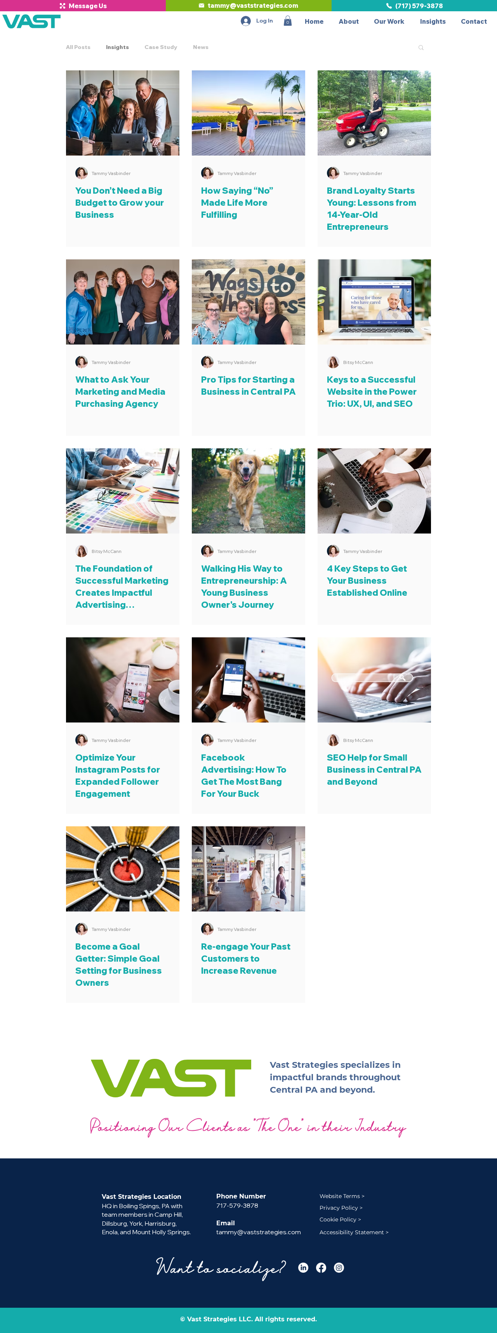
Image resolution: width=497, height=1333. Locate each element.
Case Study (160, 47)
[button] (287, 21)
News (201, 47)
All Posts (78, 47)
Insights (117, 47)
